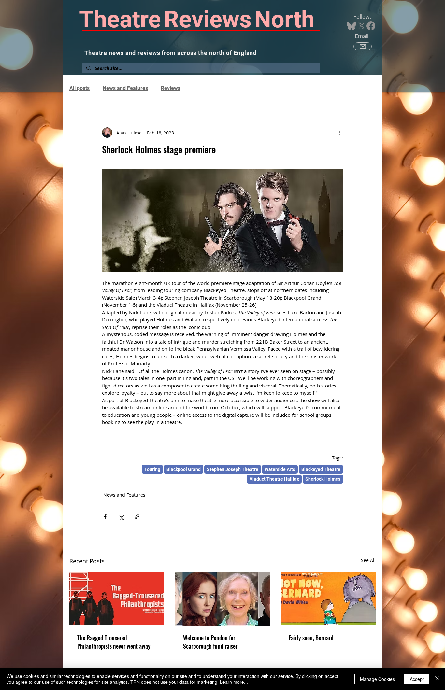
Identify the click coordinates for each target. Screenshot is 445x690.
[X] (361, 25)
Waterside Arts (280, 469)
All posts (79, 88)
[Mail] (362, 46)
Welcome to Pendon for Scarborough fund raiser (210, 641)
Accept (417, 679)
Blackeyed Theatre (320, 469)
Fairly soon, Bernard (311, 637)
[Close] (437, 679)
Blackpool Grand (183, 469)
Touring (152, 469)
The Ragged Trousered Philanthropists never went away (114, 641)
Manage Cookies (377, 679)
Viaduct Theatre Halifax (274, 479)
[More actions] (339, 132)
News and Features (125, 88)
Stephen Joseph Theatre (232, 469)
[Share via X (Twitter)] (121, 517)
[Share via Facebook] (105, 517)
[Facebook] (370, 25)
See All (368, 560)
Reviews (170, 88)
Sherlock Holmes (322, 479)
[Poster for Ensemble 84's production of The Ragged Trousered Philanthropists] (116, 598)
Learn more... (234, 682)
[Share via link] (137, 517)
